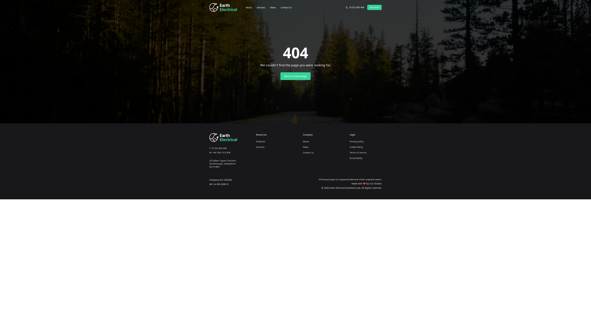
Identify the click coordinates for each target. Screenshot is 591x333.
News (273, 7)
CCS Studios (375, 183)
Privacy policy (357, 141)
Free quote (374, 7)
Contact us (308, 152)
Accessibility (356, 158)
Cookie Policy (356, 147)
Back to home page (295, 76)
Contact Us (286, 7)
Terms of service (358, 152)
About (249, 7)
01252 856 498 (356, 7)
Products (260, 141)
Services (261, 7)
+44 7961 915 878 (221, 152)
